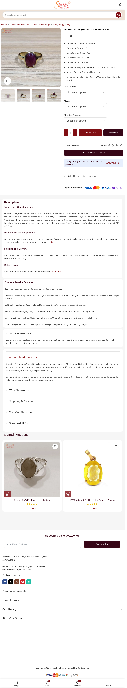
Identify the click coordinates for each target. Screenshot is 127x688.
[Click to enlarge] (7, 81)
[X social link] (113, 145)
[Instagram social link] (16, 581)
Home (4, 25)
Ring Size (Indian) (72, 115)
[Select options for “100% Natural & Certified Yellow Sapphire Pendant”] (68, 494)
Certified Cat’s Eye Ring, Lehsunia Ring (32, 500)
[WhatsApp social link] (121, 145)
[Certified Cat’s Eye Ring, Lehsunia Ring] (32, 469)
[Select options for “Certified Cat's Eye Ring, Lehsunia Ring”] (7, 494)
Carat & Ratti (70, 86)
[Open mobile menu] (4, 5)
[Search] (118, 15)
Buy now (113, 132)
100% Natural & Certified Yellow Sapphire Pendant (92, 500)
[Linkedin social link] (117, 145)
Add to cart (90, 132)
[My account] (120, 5)
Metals (67, 100)
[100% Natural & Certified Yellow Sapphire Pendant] (93, 469)
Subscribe (102, 544)
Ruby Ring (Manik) (61, 25)
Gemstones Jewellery (19, 25)
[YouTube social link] (22, 581)
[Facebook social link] (109, 145)
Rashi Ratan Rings (41, 25)
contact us (52, 242)
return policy (57, 271)
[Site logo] (62, 5)
